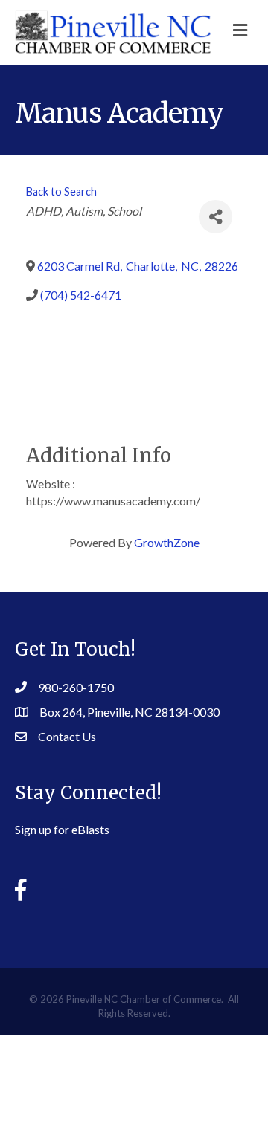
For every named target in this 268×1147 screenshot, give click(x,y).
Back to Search (61, 191)
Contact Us (67, 736)
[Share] (215, 216)
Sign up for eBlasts (62, 829)
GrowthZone (167, 542)
